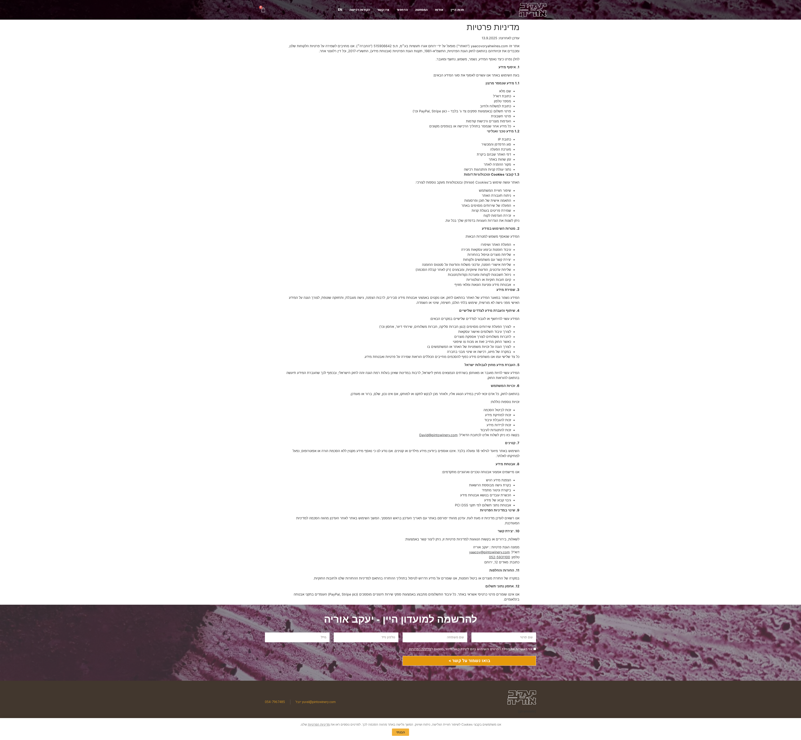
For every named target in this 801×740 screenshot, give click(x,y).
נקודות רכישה (359, 9)
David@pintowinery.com (438, 435)
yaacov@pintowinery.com (489, 552)
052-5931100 (499, 557)
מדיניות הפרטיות (420, 649)
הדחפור (402, 9)
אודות (439, 9)
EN (340, 9)
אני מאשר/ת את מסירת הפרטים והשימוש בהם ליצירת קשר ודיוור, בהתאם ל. (470, 649)
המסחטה (421, 9)
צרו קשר (383, 9)
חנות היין (457, 9)
